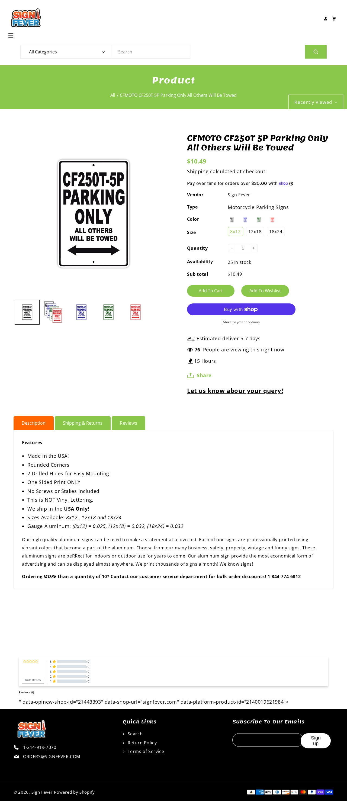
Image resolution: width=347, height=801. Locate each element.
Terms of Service (145, 751)
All (112, 95)
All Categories (43, 52)
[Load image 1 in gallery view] (27, 312)
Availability (200, 262)
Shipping (198, 171)
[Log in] (326, 18)
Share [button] (204, 375)
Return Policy (141, 743)
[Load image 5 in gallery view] (135, 312)
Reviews (128, 423)
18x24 (275, 232)
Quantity (197, 248)
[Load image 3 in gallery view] (81, 312)
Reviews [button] (26, 692)
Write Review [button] (33, 680)
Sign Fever (239, 195)
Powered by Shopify (74, 792)
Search (134, 734)
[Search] (316, 52)
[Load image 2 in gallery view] (54, 312)
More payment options (241, 322)
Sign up (316, 740)
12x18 (255, 232)
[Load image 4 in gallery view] (108, 312)
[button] (12, 35)
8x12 (235, 232)
